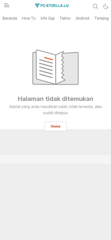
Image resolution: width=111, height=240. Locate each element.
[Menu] (6, 6)
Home (55, 126)
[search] (95, 6)
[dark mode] (106, 6)
